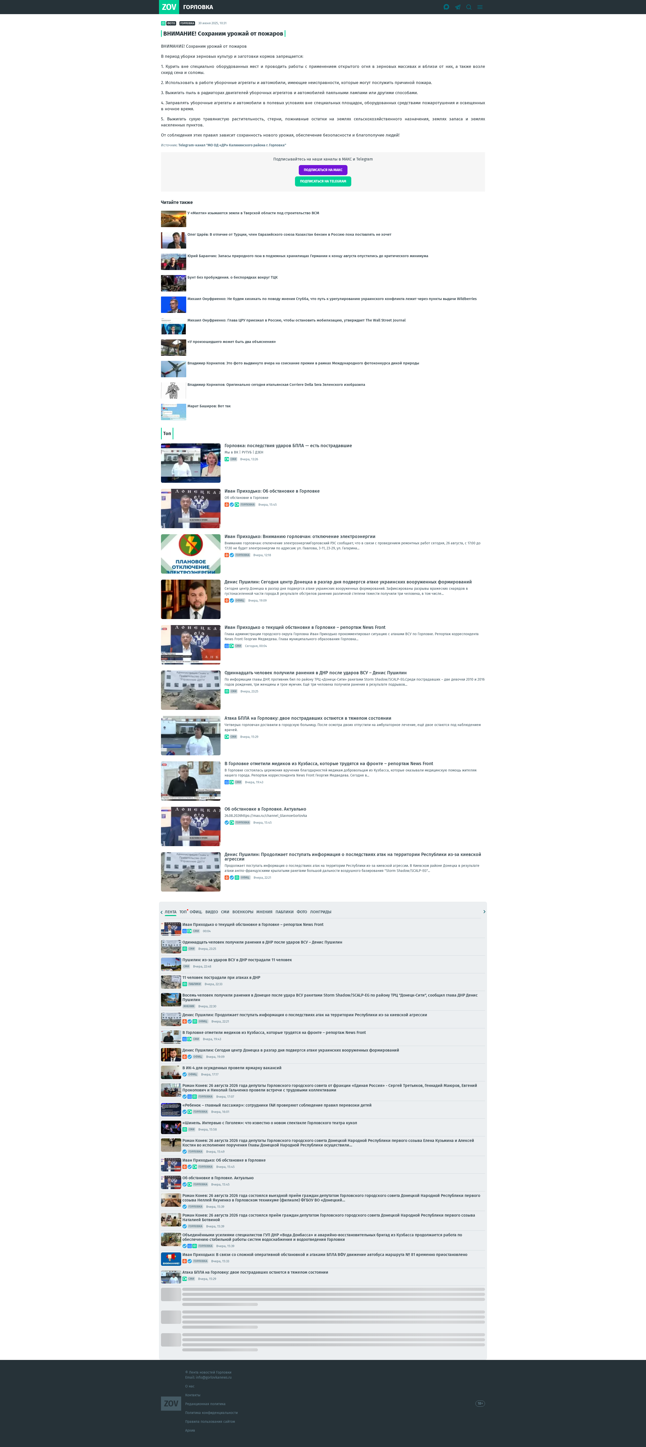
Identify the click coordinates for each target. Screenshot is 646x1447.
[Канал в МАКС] (447, 7)
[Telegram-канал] (458, 7)
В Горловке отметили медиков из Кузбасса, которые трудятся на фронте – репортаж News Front (329, 763)
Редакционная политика (205, 1404)
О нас (190, 1386)
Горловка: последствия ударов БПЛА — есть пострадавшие (288, 445)
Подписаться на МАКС (323, 170)
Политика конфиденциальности (211, 1413)
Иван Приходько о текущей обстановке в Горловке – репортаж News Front (305, 627)
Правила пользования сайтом (210, 1421)
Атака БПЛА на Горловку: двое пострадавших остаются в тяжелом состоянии (308, 718)
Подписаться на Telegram (323, 181)
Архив (190, 1430)
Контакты (192, 1395)
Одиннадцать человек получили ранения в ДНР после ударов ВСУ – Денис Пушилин (316, 673)
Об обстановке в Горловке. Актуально (265, 809)
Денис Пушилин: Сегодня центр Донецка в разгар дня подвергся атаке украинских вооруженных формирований (348, 582)
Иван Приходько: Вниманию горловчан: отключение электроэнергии (300, 536)
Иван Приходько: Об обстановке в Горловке (272, 491)
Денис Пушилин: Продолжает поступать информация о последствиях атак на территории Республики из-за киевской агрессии (353, 857)
